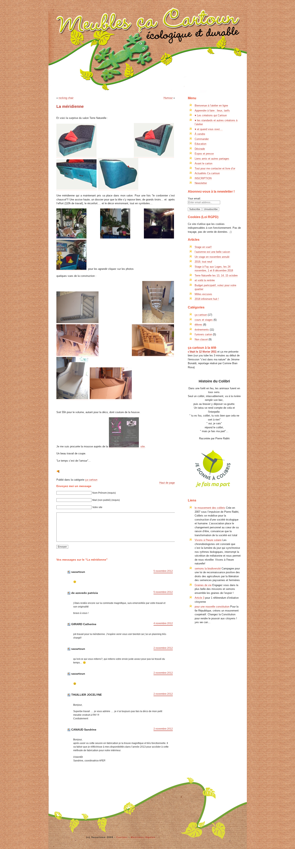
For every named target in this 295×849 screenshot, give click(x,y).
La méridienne (70, 106)
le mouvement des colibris (210, 507)
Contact (122, 837)
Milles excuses (203, 294)
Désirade (200, 148)
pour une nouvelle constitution (212, 606)
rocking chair (66, 97)
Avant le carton (203, 163)
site (142, 446)
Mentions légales (143, 837)
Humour (168, 97)
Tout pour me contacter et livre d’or (215, 168)
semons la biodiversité (208, 568)
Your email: (194, 198)
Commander (202, 138)
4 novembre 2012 (163, 623)
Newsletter (201, 183)
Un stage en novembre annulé (212, 256)
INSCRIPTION (203, 178)
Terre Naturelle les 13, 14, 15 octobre (216, 275)
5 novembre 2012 (163, 571)
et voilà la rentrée (205, 280)
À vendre (200, 133)
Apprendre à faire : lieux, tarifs (212, 110)
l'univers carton (203, 334)
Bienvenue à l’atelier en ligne (211, 105)
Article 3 (199, 597)
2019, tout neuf (203, 261)
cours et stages (204, 319)
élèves (198, 324)
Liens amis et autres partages (212, 158)
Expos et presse (204, 153)
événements (202, 329)
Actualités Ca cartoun (207, 173)
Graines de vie (203, 585)
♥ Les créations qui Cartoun (211, 115)
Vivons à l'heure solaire (208, 540)
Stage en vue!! (203, 247)
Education (200, 143)
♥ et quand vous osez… (209, 129)
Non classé (201, 339)
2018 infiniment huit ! (207, 298)
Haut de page (167, 482)
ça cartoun (91, 479)
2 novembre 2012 (163, 648)
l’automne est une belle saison (212, 251)
